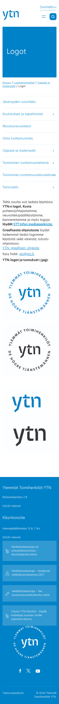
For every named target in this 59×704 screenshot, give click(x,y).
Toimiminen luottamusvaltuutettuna (29, 175)
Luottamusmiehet (24, 83)
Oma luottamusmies (18, 138)
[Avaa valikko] (44, 16)
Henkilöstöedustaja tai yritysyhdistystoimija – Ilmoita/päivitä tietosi (24, 551)
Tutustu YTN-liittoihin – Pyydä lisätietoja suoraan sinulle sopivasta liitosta (28, 615)
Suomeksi (47, 7)
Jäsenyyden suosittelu (19, 102)
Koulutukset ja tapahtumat (23, 114)
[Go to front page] (29, 658)
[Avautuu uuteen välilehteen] (20, 671)
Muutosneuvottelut (17, 126)
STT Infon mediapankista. (33, 224)
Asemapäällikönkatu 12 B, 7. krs (21, 528)
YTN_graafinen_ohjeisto (21, 248)
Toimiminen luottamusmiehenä (26, 163)
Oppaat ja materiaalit (19, 150)
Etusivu (7, 83)
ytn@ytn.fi (26, 254)
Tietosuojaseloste (13, 693)
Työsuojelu (11, 187)
